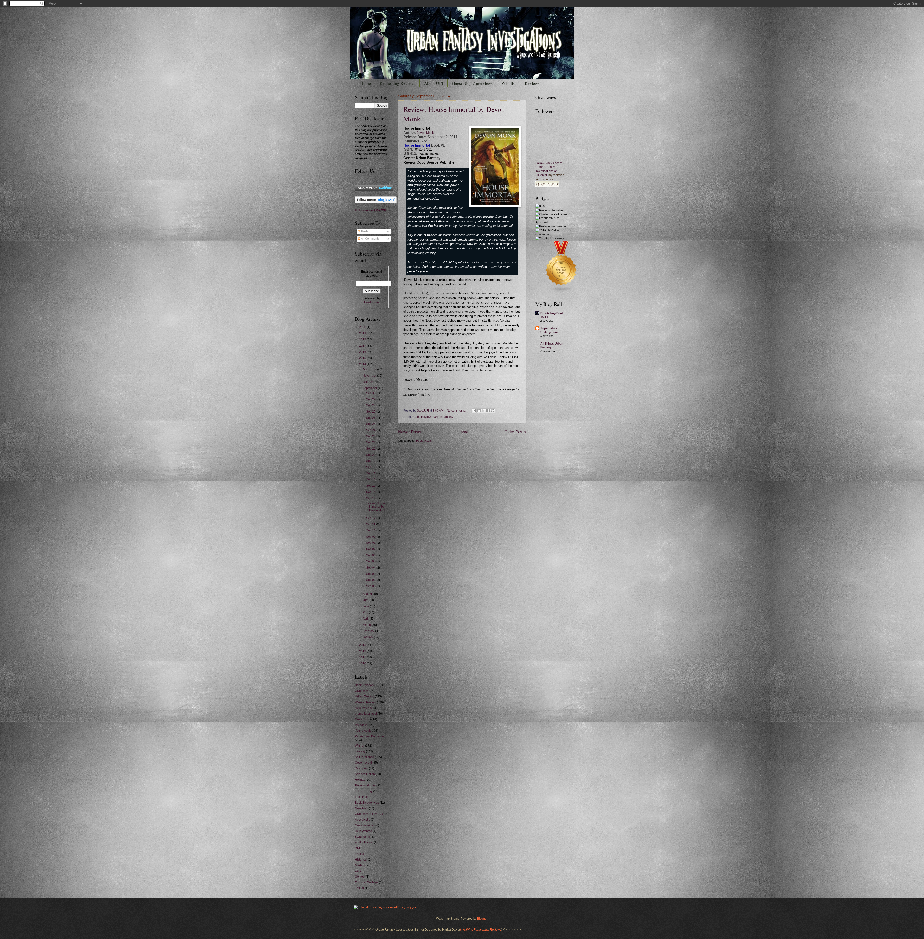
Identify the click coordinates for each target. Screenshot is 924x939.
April (366, 618)
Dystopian (361, 768)
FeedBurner (372, 302)
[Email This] (474, 410)
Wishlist (508, 83)
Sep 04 (371, 567)
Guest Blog (362, 719)
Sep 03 (371, 573)
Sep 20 (371, 455)
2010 (363, 663)
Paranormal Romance (369, 736)
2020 (363, 327)
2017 (363, 345)
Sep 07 (371, 549)
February (369, 631)
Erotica (359, 854)
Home (365, 83)
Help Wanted (363, 831)
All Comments (369, 238)
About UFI (433, 83)
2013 (363, 645)
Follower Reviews (366, 882)
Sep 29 (371, 399)
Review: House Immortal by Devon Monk (376, 507)
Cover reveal (363, 762)
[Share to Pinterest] (492, 410)
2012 (363, 651)
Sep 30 (371, 393)
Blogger (482, 918)
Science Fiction (365, 774)
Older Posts (515, 432)
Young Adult (363, 730)
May (366, 612)
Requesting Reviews (397, 83)
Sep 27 (371, 411)
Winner (359, 745)
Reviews (532, 83)
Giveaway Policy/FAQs (369, 814)
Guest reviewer (365, 825)
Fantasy (360, 751)
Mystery (360, 865)
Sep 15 (371, 485)
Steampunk (362, 836)
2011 (363, 657)
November (370, 375)
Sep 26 (371, 418)
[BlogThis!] (478, 410)
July (366, 600)
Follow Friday (363, 791)
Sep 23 (371, 436)
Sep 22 (371, 442)
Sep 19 (371, 461)
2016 (363, 352)
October (368, 381)
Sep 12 (371, 518)
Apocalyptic (362, 819)
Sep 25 (371, 424)
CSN (358, 871)
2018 (363, 339)
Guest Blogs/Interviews (472, 83)
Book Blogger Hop (367, 802)
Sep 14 (371, 492)
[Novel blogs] (561, 291)
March (367, 624)
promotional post (366, 713)
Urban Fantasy (443, 417)
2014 (363, 364)
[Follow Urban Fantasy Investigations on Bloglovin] (376, 202)
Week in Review (365, 702)
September (370, 388)
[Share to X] (483, 410)
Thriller (359, 888)
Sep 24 (371, 430)
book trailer (362, 796)
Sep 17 (371, 473)
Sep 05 (371, 561)
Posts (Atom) (424, 440)
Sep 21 (371, 448)
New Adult (361, 808)
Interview (361, 725)
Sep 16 (371, 479)
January (368, 637)
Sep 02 (371, 579)
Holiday (360, 779)
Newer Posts (409, 432)
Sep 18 (371, 467)
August (367, 594)
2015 (363, 358)
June (366, 606)
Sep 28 (371, 405)
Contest (360, 876)
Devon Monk (425, 132)
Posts (364, 231)
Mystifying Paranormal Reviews (480, 929)
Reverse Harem (365, 785)
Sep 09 (371, 536)
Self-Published (364, 757)
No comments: (456, 410)
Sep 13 (371, 498)
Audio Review (364, 842)
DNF (358, 848)
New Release (364, 708)
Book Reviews (423, 417)
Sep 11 (371, 524)
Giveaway (361, 691)
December (370, 369)
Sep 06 (371, 555)
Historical (361, 859)
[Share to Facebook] (488, 410)
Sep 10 (371, 530)
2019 (363, 333)
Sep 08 (371, 542)
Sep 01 (371, 586)
